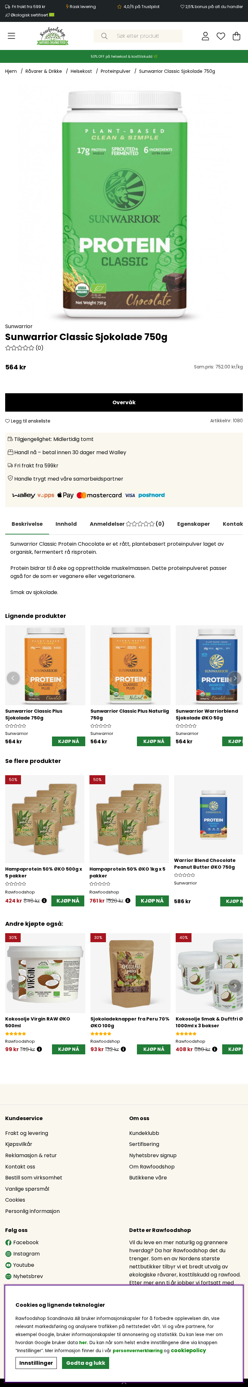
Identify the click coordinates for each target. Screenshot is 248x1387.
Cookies (15, 1200)
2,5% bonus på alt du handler (214, 6)
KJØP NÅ (68, 900)
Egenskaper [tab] (193, 524)
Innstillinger (36, 1363)
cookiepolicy (188, 1350)
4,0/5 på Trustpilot (142, 6)
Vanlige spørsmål (27, 1189)
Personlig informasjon (32, 1211)
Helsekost (81, 71)
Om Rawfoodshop (152, 1166)
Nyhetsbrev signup (153, 1155)
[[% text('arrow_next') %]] (237, 834)
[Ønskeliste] (221, 36)
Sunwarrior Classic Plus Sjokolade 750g (33, 714)
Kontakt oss (20, 1166)
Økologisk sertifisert (30, 15)
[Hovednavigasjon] (11, 36)
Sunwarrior (19, 326)
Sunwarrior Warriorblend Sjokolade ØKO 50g (207, 714)
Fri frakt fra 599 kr (28, 6)
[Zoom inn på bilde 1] (124, 203)
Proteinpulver (115, 71)
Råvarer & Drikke (44, 71)
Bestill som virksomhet (33, 1177)
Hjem (11, 71)
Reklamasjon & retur (31, 1155)
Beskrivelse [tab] (27, 524)
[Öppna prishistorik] (39, 1049)
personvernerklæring (138, 1351)
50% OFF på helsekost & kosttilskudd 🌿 (124, 56)
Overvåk (124, 402)
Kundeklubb (144, 1133)
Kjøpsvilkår (18, 1144)
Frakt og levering (26, 1133)
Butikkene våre (148, 1177)
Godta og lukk (85, 1363)
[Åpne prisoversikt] (44, 901)
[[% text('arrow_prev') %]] (11, 834)
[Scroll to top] (124, 1383)
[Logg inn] (205, 36)
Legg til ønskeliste (30, 421)
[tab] (66, 524)
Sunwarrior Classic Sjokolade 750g (177, 71)
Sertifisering (144, 1144)
